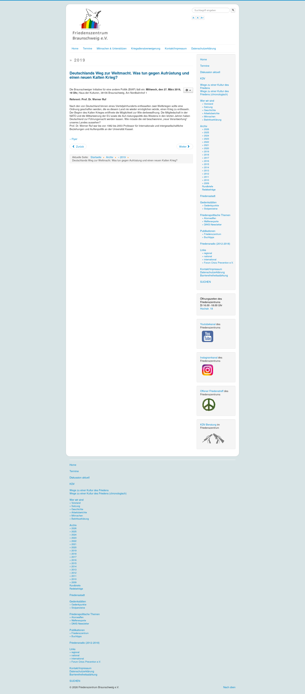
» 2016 (205, 161)
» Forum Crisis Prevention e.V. (218, 262)
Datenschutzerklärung (203, 48)
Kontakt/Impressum (176, 48)
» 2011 (205, 176)
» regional (207, 253)
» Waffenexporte (210, 221)
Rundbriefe (207, 186)
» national (207, 256)
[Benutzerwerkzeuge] (188, 90)
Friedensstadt (207, 196)
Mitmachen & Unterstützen (112, 48)
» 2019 (205, 151)
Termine (87, 48)
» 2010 (205, 180)
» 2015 (205, 164)
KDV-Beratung (208, 424)
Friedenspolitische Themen (215, 215)
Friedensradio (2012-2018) (215, 243)
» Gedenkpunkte (210, 205)
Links (203, 250)
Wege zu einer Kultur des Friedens (214, 86)
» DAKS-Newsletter (212, 224)
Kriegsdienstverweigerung (145, 48)
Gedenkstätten (208, 202)
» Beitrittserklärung (211, 119)
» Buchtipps (208, 237)
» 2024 (205, 135)
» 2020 (205, 148)
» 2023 (205, 138)
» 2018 (205, 154)
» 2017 (205, 157)
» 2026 (205, 129)
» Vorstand (207, 103)
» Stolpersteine (209, 208)
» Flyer (73, 139)
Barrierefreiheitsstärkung (214, 275)
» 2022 (205, 141)
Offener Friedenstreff (211, 391)
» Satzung (207, 107)
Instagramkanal (208, 357)
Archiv (203, 126)
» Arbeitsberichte (210, 113)
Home (75, 48)
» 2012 (205, 173)
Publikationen (207, 230)
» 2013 (205, 170)
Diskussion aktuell (210, 72)
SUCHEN (205, 281)
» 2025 (205, 132)
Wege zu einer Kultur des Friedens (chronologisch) (214, 92)
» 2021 (205, 145)
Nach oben (229, 687)
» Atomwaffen (209, 218)
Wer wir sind (207, 100)
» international (209, 259)
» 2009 (205, 183)
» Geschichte (209, 110)
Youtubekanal (208, 324)
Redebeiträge (209, 189)
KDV (202, 78)
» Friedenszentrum (211, 234)
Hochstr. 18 (206, 308)
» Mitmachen (208, 116)
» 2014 (205, 167)
